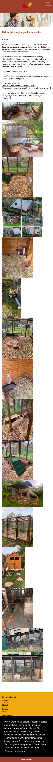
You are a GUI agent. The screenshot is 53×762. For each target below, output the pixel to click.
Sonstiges (5, 709)
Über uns (5, 703)
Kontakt (4, 711)
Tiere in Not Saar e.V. (26, 7)
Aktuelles (5, 705)
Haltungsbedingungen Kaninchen (14, 71)
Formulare (5, 707)
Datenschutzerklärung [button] (15, 751)
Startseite (5, 700)
